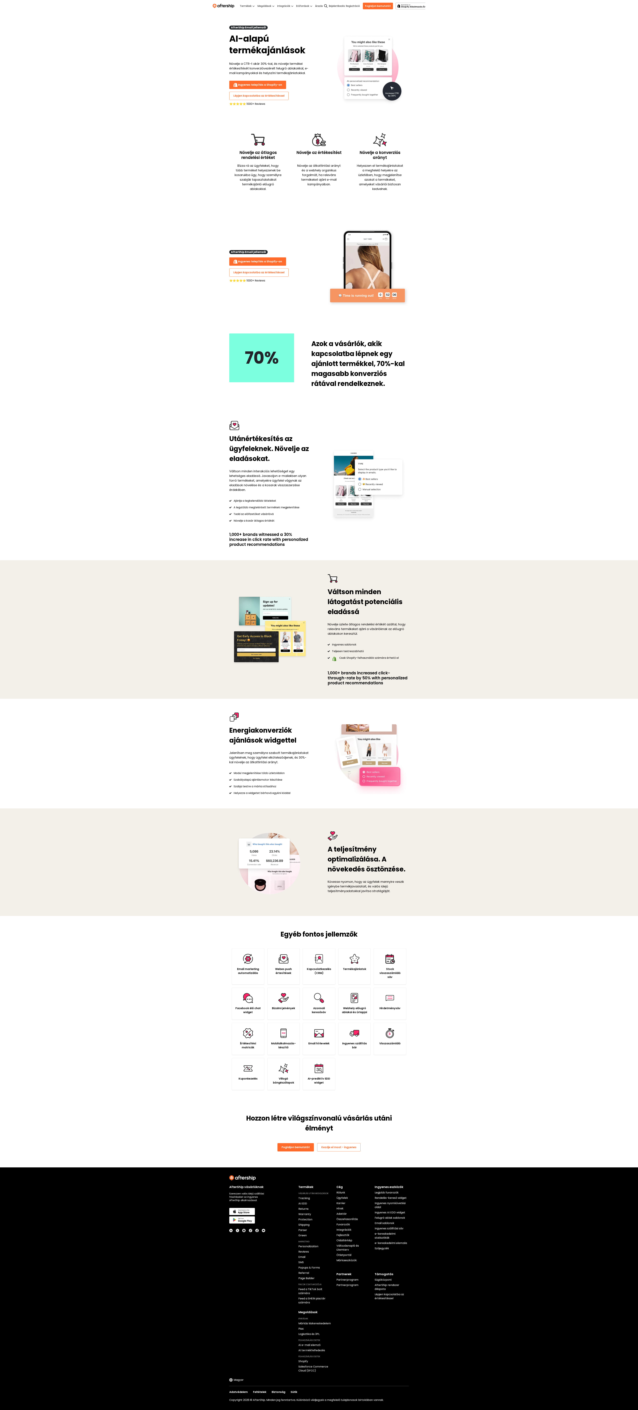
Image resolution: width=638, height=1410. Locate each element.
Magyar (239, 1380)
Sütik (294, 1392)
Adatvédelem (238, 1392)
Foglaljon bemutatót (378, 6)
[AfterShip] (224, 6)
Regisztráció (353, 6)
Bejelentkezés (336, 6)
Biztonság (278, 1392)
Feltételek (259, 1392)
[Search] (325, 6)
